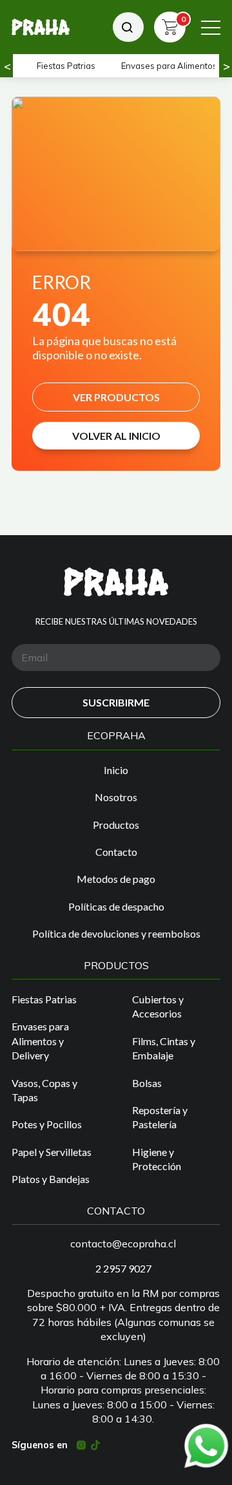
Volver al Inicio (116, 436)
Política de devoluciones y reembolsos (116, 933)
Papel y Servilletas (52, 1152)
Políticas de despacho (116, 906)
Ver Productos (116, 397)
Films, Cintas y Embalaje (163, 1048)
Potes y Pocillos (47, 1124)
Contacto (116, 852)
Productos (116, 824)
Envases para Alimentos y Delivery (40, 1040)
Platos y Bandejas (51, 1179)
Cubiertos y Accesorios (158, 1006)
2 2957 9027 (123, 1268)
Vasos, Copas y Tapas (44, 1090)
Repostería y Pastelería (160, 1117)
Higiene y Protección (156, 1159)
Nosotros (116, 797)
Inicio (116, 770)
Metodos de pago (116, 879)
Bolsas (147, 1083)
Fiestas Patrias (66, 66)
